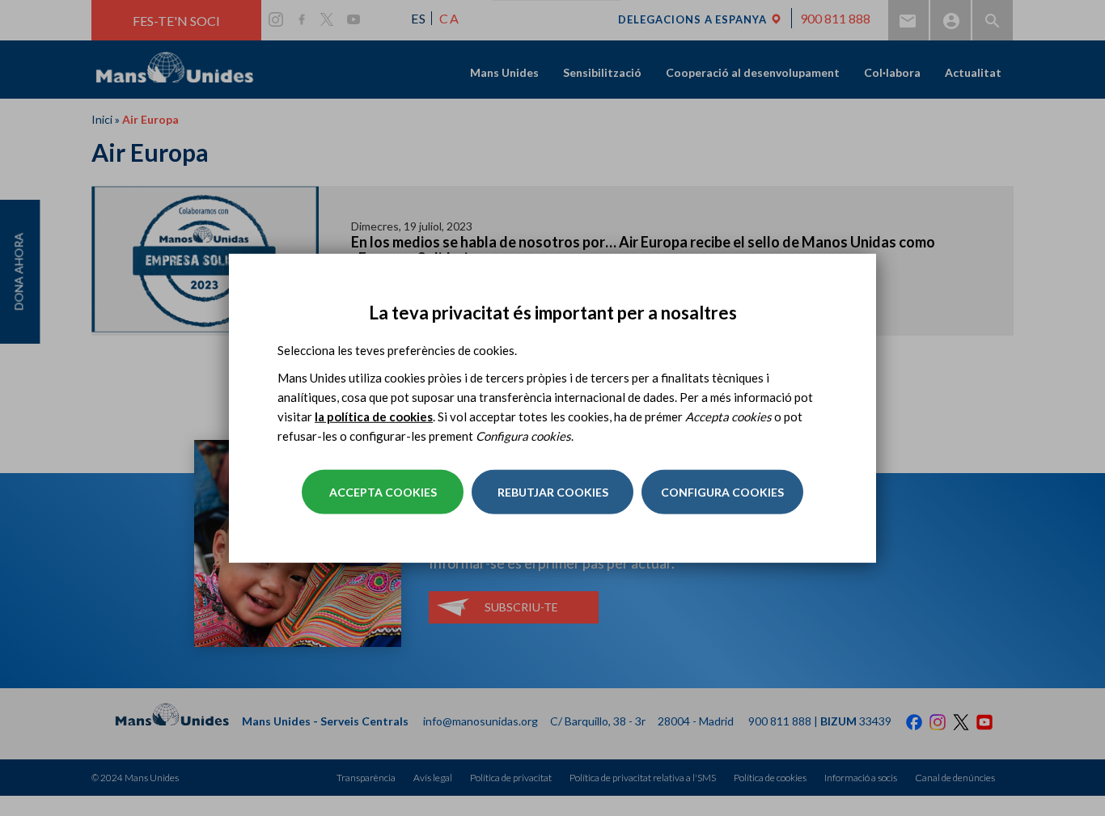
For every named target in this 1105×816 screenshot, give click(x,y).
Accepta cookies (383, 492)
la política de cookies (374, 416)
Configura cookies (722, 492)
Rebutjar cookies (552, 492)
